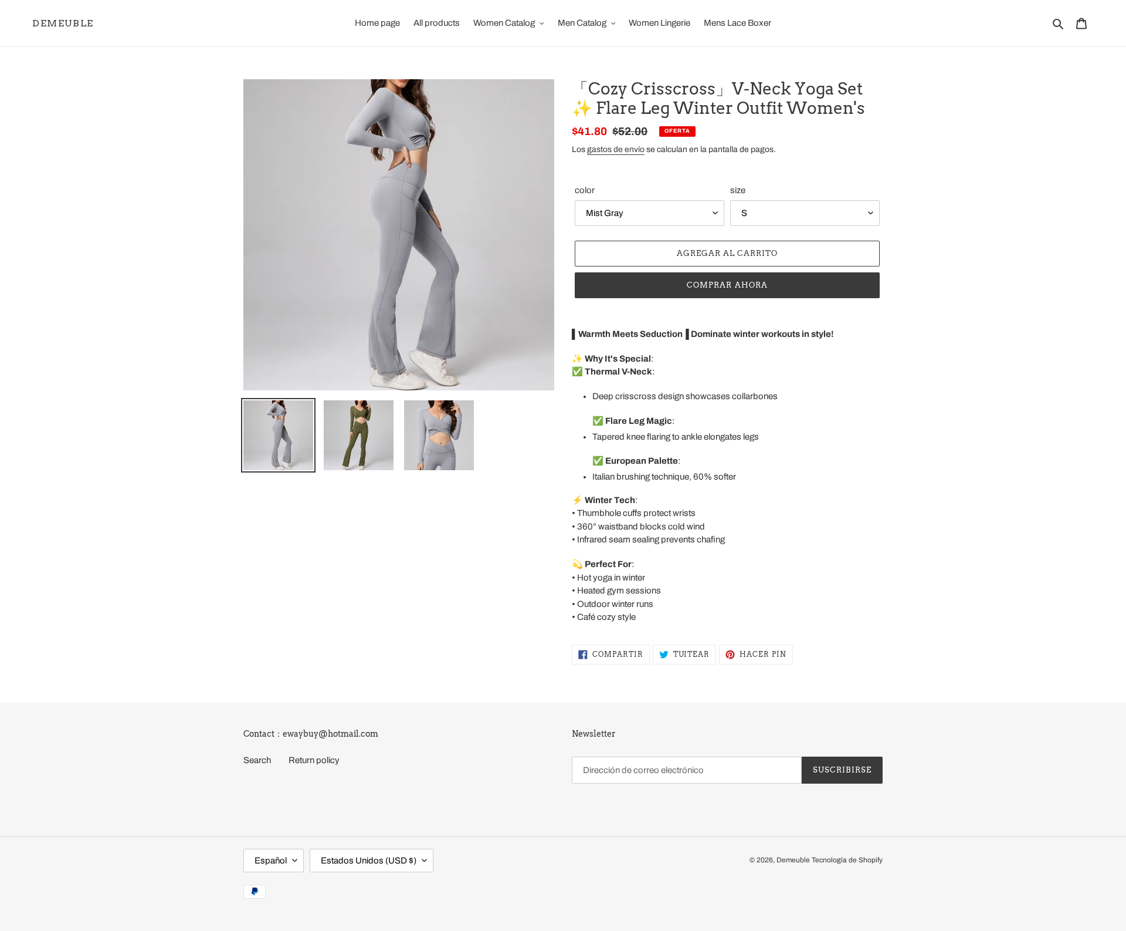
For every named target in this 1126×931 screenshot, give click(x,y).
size (737, 190)
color (585, 190)
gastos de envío (616, 149)
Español (271, 860)
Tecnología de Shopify (847, 860)
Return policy (314, 760)
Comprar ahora (727, 285)
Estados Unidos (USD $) (368, 860)
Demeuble (63, 23)
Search (257, 760)
